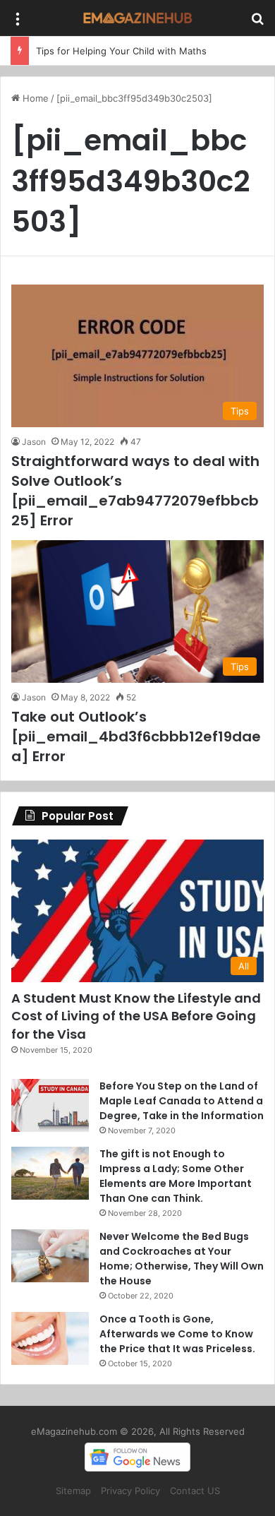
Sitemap (73, 1490)
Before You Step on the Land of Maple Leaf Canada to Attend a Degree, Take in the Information (181, 1101)
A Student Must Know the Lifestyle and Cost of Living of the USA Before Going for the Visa (136, 1015)
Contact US (195, 1490)
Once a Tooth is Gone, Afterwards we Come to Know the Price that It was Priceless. (177, 1334)
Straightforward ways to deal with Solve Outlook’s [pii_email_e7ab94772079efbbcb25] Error (135, 490)
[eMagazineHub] (137, 18)
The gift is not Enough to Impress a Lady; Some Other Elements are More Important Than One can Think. (175, 1176)
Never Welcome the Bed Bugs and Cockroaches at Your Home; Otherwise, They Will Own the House (181, 1258)
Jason (34, 441)
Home (34, 98)
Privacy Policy (130, 1490)
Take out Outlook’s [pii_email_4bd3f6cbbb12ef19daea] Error (136, 736)
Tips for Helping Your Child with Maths (121, 50)
